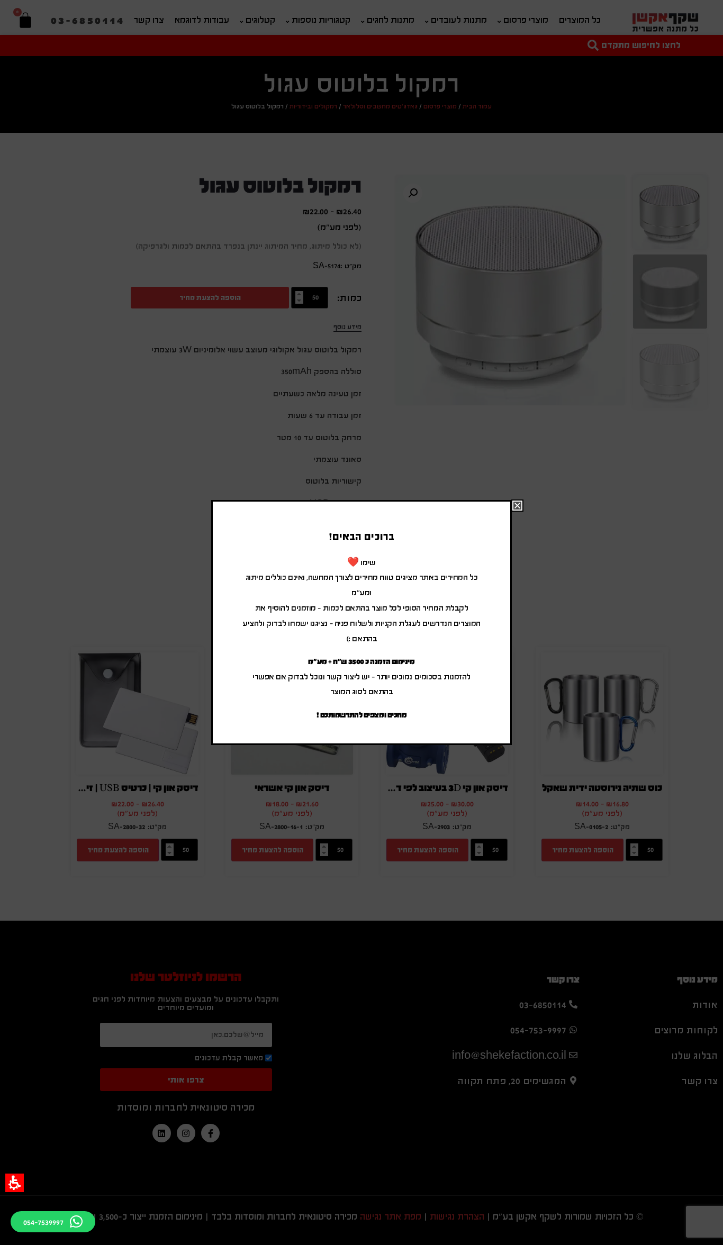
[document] (361, 622)
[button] (14, 1183)
